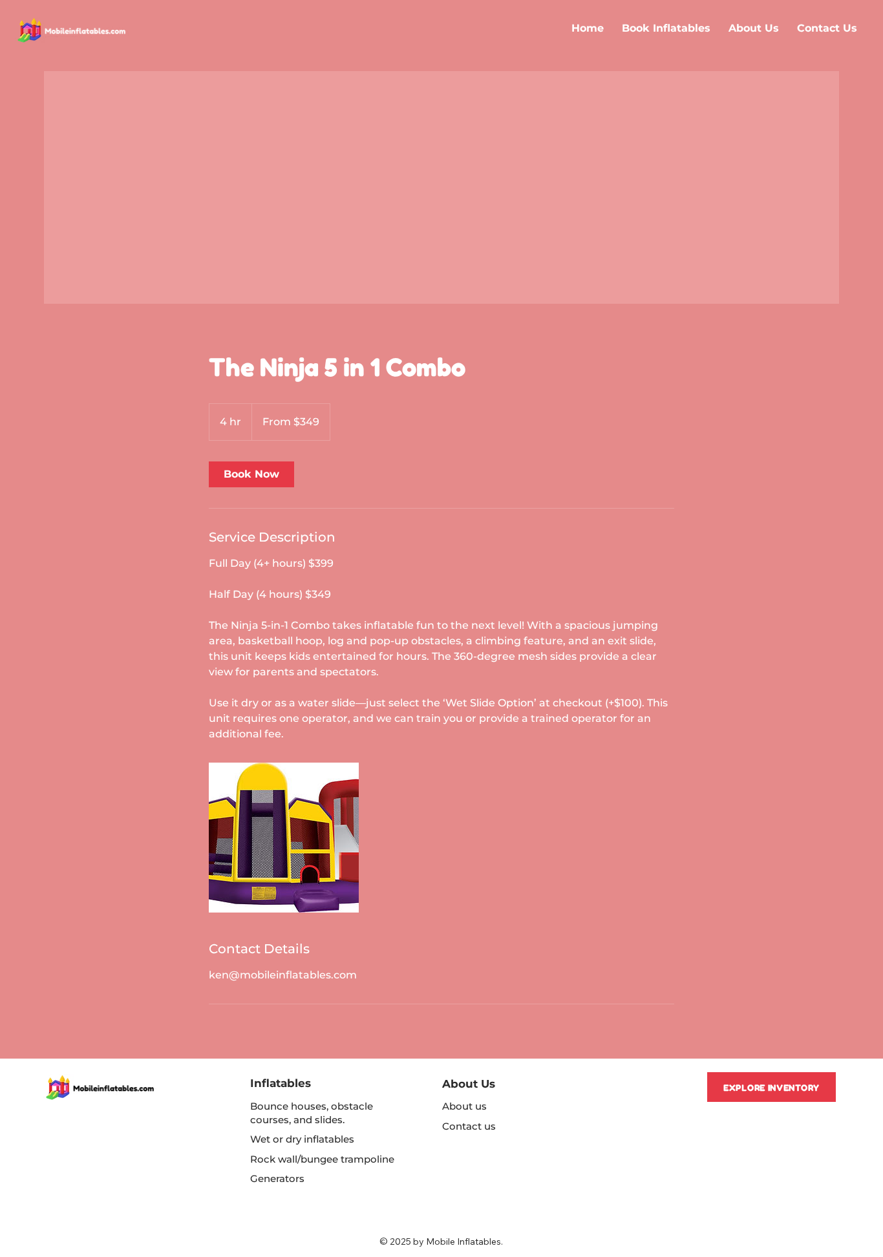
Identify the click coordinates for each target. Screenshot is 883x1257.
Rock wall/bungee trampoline (322, 1159)
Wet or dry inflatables (302, 1139)
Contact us (469, 1126)
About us (464, 1106)
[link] (251, 474)
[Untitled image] (284, 838)
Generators (277, 1178)
